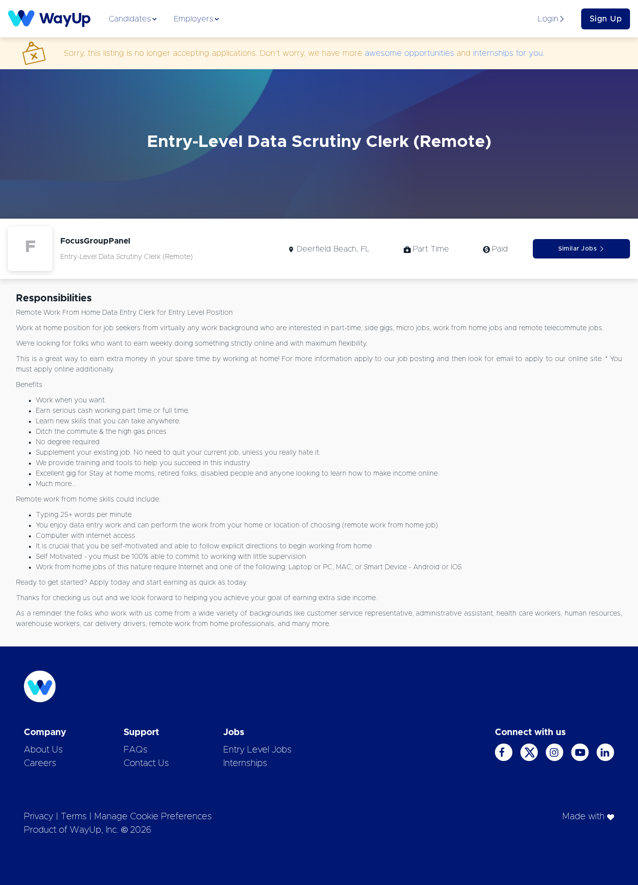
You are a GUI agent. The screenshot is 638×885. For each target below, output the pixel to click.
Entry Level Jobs (257, 750)
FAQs (136, 750)
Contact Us (146, 763)
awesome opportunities (409, 53)
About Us (43, 750)
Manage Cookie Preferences (153, 816)
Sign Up (606, 19)
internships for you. (508, 53)
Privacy (38, 816)
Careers (40, 763)
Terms (74, 816)
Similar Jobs (577, 249)
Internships (245, 763)
